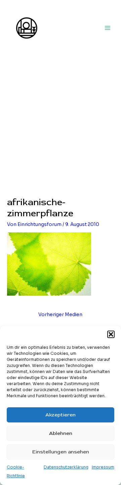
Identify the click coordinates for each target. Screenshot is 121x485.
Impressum (103, 467)
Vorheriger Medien (60, 315)
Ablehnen (60, 433)
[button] (111, 334)
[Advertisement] (60, 133)
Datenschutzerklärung (66, 467)
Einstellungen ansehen (60, 452)
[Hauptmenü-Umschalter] (108, 28)
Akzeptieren (60, 415)
